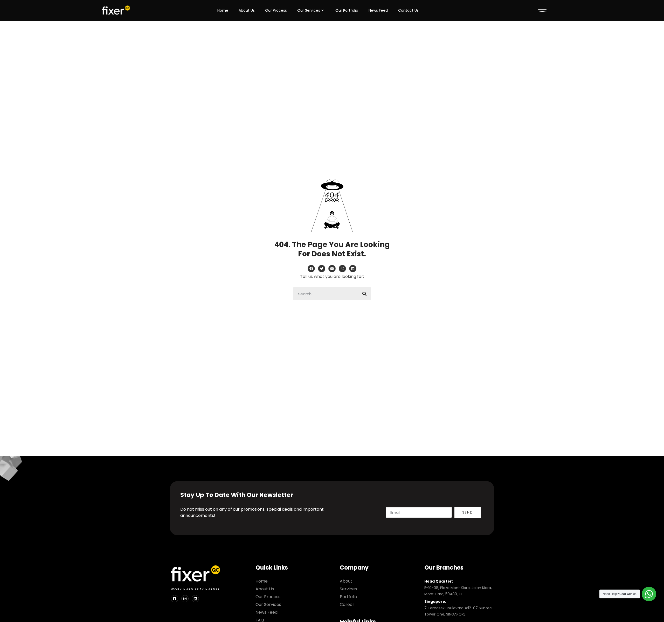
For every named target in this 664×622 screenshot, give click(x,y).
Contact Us (408, 10)
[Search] (364, 293)
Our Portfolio (346, 10)
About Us (247, 10)
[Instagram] (185, 598)
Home (222, 10)
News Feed (378, 10)
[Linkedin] (195, 598)
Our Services (308, 10)
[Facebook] (174, 598)
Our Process (276, 10)
